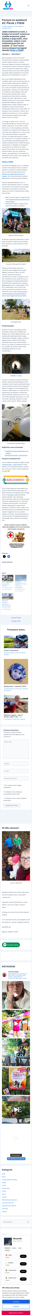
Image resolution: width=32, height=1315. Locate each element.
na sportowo (22, 652)
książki (4, 1182)
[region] (16, 1300)
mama (4, 1185)
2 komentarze (7, 719)
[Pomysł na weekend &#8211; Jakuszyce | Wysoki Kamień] (7, 596)
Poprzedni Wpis (16, 617)
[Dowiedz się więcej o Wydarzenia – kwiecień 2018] (16, 671)
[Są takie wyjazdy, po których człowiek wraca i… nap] (16, 1110)
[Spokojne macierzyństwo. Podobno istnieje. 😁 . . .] (16, 995)
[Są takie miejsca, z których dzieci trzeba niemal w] (16, 1052)
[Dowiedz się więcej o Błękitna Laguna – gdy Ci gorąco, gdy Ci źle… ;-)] (16, 704)
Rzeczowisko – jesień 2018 (12, 464)
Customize (16, 1306)
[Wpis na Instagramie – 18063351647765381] (16, 1081)
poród (4, 1194)
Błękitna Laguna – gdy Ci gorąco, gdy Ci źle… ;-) (13, 716)
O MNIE (15, 932)
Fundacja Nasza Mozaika (9, 1179)
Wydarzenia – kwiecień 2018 (15, 686)
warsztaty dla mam (7, 1203)
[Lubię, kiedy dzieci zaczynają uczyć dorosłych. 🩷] (16, 1138)
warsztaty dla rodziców (9, 1206)
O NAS (4, 1191)
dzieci (16, 652)
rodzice (4, 1197)
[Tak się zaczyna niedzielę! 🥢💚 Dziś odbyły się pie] (16, 1024)
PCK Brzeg (10, 495)
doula (3, 1174)
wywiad (4, 1211)
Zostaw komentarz (7, 26)
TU (9, 176)
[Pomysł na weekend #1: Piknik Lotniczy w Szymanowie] (20, 578)
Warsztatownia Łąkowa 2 (9, 1200)
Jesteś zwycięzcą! (11, 650)
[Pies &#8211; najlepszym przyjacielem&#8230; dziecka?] (7, 578)
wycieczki (6, 654)
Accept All (16, 1301)
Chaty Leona (20, 285)
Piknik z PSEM (16, 50)
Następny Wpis (16, 621)
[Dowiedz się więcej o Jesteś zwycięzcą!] (16, 641)
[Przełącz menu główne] (28, 5)
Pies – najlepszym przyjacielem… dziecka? (7, 583)
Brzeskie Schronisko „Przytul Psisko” (17, 455)
